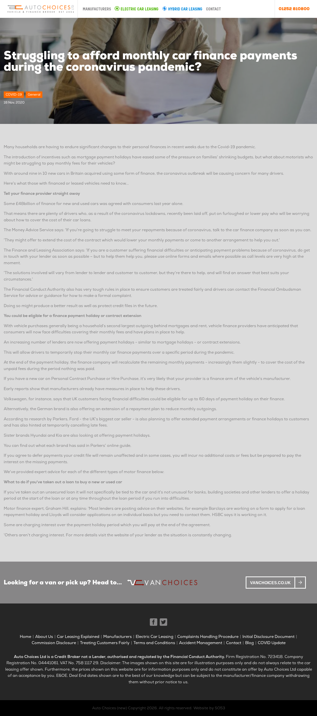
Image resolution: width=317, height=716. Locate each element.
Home (25, 636)
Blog (249, 642)
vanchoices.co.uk (270, 583)
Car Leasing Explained (78, 636)
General (34, 94)
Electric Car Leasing (139, 9)
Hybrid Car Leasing (185, 9)
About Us (44, 636)
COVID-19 (14, 94)
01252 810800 (294, 8)
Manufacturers (97, 9)
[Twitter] (163, 622)
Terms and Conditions (154, 642)
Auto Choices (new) (109, 708)
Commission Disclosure (54, 642)
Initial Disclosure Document (268, 636)
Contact (213, 9)
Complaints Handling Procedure (207, 636)
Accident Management (200, 642)
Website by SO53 (209, 708)
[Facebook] (153, 622)
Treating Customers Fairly (105, 642)
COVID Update (272, 642)
